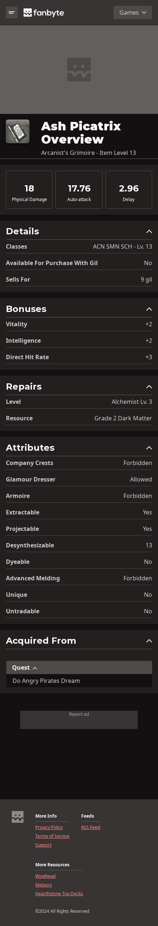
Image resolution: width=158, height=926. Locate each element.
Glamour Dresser (30, 479)
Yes (147, 512)
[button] (79, 233)
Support (43, 845)
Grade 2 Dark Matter (123, 418)
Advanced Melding (33, 578)
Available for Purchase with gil (52, 263)
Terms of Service (52, 836)
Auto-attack (79, 199)
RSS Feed (90, 827)
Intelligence (23, 340)
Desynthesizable (30, 545)
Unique (16, 594)
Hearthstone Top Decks (59, 894)
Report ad (79, 714)
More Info (46, 816)
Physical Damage (29, 199)
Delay (128, 199)
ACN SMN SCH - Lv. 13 (122, 246)
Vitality (16, 324)
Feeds (87, 816)
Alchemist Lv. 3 (132, 401)
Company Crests (29, 462)
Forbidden (137, 462)
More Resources (52, 865)
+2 (149, 324)
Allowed (141, 479)
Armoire (18, 495)
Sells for (18, 279)
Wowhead (45, 876)
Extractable (22, 512)
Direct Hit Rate (27, 357)
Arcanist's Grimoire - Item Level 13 (88, 152)
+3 (149, 357)
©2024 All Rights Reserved (62, 911)
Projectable (22, 528)
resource (19, 418)
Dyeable (17, 561)
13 (149, 545)
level (13, 401)
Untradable (22, 611)
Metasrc (43, 885)
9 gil (146, 279)
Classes (16, 246)
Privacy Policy (49, 827)
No (148, 263)
